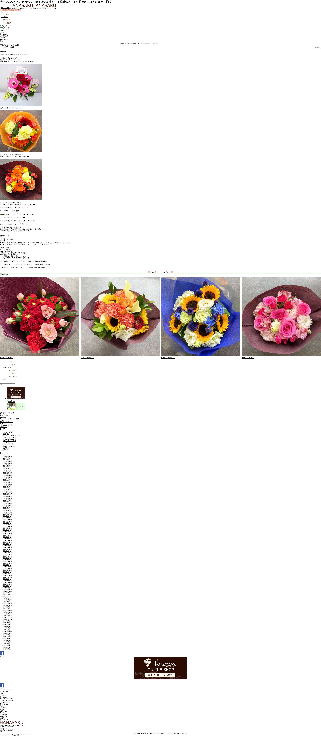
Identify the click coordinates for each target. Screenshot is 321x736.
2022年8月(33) (7, 496)
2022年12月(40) (7, 489)
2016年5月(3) (7, 628)
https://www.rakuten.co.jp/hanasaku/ (37, 261)
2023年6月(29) (7, 479)
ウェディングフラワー (6, 700)
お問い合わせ (4, 39)
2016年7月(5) (7, 624)
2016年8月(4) (7, 622)
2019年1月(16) (7, 572)
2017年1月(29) (7, 614)
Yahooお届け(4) (7, 444)
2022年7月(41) (7, 498)
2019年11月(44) (7, 554)
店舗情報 (2, 37)
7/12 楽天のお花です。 (6, 358)
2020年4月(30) (7, 545)
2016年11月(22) (7, 617)
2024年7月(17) (7, 456)
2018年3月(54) (7, 589)
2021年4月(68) (7, 524)
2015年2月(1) (7, 647)
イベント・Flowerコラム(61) (11, 435)
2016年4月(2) (7, 629)
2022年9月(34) (7, 495)
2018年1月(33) (7, 593)
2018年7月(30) (7, 582)
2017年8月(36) (7, 601)
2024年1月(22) (7, 467)
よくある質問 (4, 36)
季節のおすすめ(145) (9, 439)
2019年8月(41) (7, 559)
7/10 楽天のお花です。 (168, 358)
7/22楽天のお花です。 (6, 422)
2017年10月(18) (7, 598)
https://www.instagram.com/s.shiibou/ (35, 267)
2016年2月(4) (7, 633)
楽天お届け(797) (8, 442)
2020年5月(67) (7, 544)
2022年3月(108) (7, 505)
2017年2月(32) (7, 612)
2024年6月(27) (7, 458)
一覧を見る (3, 427)
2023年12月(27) (7, 468)
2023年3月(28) (7, 484)
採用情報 (2, 718)
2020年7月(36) (7, 540)
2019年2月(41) (7, 570)
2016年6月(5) (7, 626)
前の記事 (153, 272)
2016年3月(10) (7, 631)
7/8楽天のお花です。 (248, 358)
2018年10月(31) (7, 577)
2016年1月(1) (7, 635)
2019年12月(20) (7, 552)
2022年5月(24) (7, 502)
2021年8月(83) (7, 517)
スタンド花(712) (8, 432)
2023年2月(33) (7, 486)
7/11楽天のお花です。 (87, 358)
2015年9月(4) (7, 638)
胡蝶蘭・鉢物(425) (8, 446)
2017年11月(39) (7, 596)
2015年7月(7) (7, 642)
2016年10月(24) (7, 619)
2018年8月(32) (7, 580)
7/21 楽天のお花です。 (6, 425)
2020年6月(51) (7, 542)
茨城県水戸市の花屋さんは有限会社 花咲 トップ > (131, 43)
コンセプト (3, 32)
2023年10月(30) (7, 472)
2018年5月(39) (7, 586)
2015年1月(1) (7, 649)
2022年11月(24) (7, 491)
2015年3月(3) (7, 645)
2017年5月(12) (7, 607)
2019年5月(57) (7, 565)
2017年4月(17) (7, 608)
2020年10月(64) (7, 535)
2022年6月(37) (7, 500)
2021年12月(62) (7, 510)
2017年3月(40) (7, 610)
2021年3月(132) (7, 526)
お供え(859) (6, 449)
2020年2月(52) (7, 549)
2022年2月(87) (7, 507)
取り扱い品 (3, 34)
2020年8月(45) (7, 538)
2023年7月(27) (7, 477)
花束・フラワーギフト (6, 699)
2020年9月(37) (7, 537)
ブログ (2, 713)
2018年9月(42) (7, 579)
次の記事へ (167, 272)
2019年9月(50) (7, 558)
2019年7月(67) (7, 561)
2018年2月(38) (7, 591)
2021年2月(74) (7, 528)
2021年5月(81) (7, 523)
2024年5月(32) (7, 460)
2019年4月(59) (7, 566)
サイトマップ (4, 720)
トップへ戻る (4, 692)
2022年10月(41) (7, 493)
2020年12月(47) (7, 531)
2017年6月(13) (7, 605)
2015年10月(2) (7, 636)
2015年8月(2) (7, 640)
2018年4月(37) (7, 587)
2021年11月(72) (7, 512)
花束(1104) (6, 434)
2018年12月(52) (7, 573)
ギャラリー (3, 714)
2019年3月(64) (7, 568)
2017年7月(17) (7, 603)
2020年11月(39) (7, 533)
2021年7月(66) (7, 519)
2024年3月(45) (7, 463)
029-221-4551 (4, 728)
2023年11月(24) (7, 470)
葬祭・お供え (4, 704)
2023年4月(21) (7, 482)
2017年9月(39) (7, 600)
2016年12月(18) (7, 615)
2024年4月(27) (7, 461)
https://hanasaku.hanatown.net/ (42, 264)
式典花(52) (6, 448)
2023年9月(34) (7, 474)
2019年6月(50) (7, 563)
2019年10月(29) (7, 556)
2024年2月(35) (7, 465)
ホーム (2, 30)
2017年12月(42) (7, 594)
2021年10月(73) (7, 514)
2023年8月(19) (7, 475)
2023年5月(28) (7, 481)
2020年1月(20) (7, 551)
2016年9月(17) (7, 621)
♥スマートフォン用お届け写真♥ (9, 418)
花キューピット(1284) (9, 437)
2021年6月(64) (7, 521)
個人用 (2, 706)
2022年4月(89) (7, 503)
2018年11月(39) (7, 575)
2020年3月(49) (7, 547)
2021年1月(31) (7, 530)
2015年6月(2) (7, 643)
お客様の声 (3, 716)
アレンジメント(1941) (9, 441)
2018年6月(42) (7, 584)
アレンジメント (146, 43)
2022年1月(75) (7, 509)
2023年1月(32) (7, 488)
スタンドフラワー (5, 702)
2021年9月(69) (7, 516)
